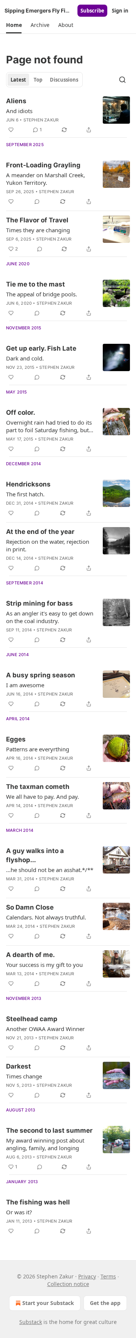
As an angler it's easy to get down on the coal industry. (49, 617)
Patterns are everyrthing (37, 749)
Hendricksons (28, 484)
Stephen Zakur (41, 120)
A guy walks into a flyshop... (35, 855)
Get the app (105, 1303)
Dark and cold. (25, 358)
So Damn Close (30, 907)
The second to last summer (49, 1130)
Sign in (120, 10)
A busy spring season (40, 675)
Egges (16, 739)
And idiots (19, 111)
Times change (24, 1076)
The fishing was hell (38, 1202)
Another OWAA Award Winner (45, 1029)
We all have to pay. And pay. (42, 796)
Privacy (87, 1276)
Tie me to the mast (35, 284)
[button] (14, 25)
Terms (108, 1276)
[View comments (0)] (37, 201)
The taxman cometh (38, 786)
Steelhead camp (31, 1019)
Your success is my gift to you (44, 964)
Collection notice (68, 1284)
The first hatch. (25, 494)
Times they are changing (38, 230)
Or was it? (19, 1212)
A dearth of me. (30, 955)
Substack (30, 1321)
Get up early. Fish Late (41, 348)
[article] (68, 115)
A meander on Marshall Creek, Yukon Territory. (45, 178)
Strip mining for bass (39, 603)
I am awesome (25, 685)
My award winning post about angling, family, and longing (45, 1144)
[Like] (11, 129)
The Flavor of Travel (37, 220)
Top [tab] (38, 79)
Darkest (18, 1066)
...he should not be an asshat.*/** (49, 870)
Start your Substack (48, 1303)
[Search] (122, 79)
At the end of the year (40, 531)
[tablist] (44, 79)
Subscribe (92, 10)
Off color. (20, 412)
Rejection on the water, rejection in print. (47, 545)
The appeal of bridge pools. (41, 294)
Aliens (16, 101)
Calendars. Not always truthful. (46, 917)
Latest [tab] (18, 79)
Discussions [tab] (64, 79)
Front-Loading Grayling (43, 165)
